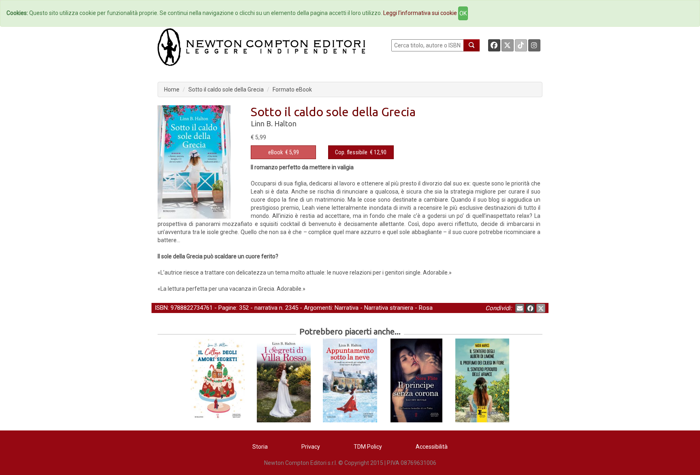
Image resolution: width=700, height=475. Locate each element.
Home (171, 89)
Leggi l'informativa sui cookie (420, 13)
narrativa (265, 307)
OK (463, 13)
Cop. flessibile (351, 152)
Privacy (310, 446)
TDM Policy (368, 446)
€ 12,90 (360, 152)
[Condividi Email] (519, 308)
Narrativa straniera (388, 307)
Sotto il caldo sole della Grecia (226, 89)
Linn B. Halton (274, 123)
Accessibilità (432, 446)
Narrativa (347, 307)
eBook (275, 152)
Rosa (426, 307)
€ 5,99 (283, 152)
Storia (260, 446)
